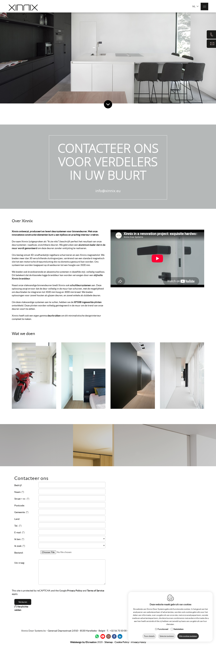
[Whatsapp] (97, 636)
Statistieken (178, 629)
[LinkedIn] (120, 636)
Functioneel (163, 629)
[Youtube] (102, 636)
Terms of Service (95, 590)
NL (194, 6)
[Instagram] (108, 636)
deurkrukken (54, 315)
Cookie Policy (122, 642)
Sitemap (108, 642)
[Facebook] (114, 636)
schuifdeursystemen (80, 285)
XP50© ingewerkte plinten (88, 302)
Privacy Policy (74, 590)
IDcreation (83, 642)
